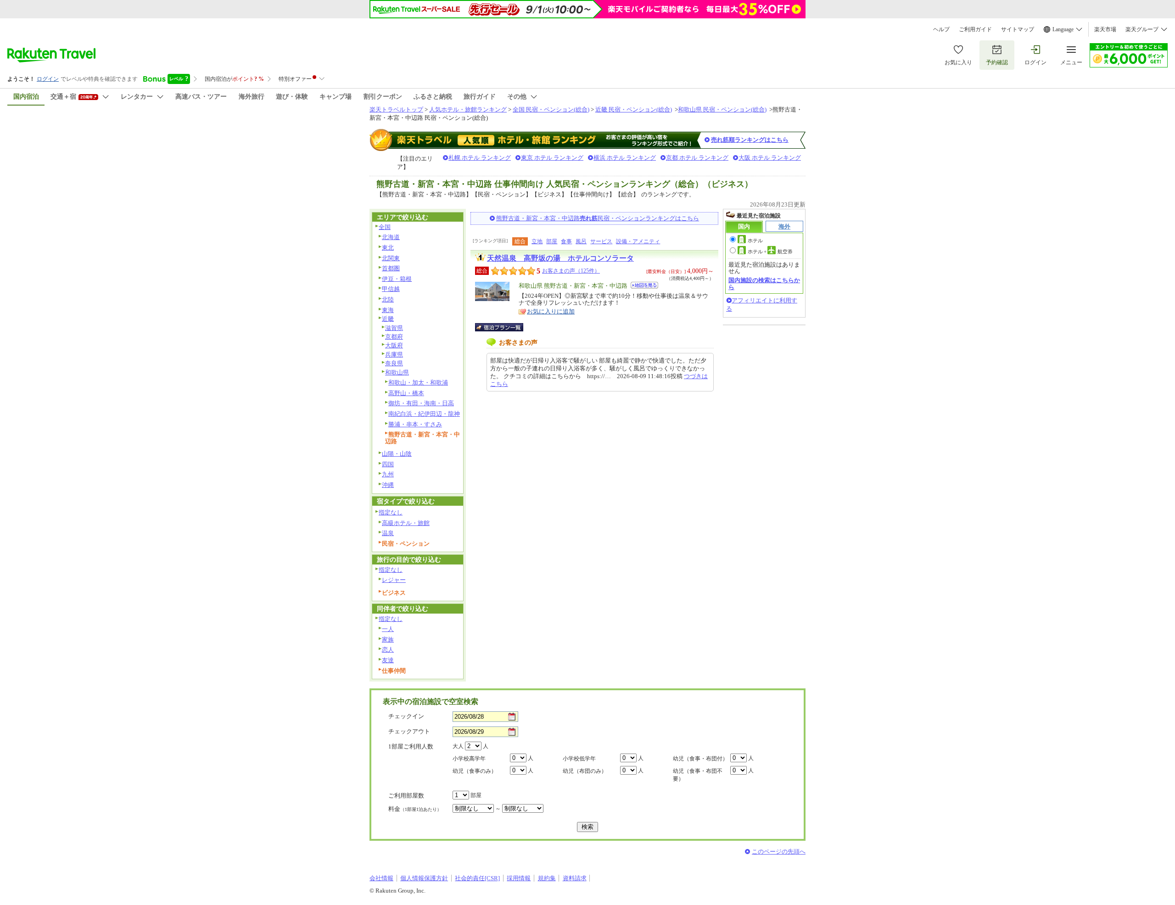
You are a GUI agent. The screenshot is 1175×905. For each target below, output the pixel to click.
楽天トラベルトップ (396, 109)
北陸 (388, 299)
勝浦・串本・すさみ (415, 424)
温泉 (388, 533)
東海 (388, 310)
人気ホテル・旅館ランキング (468, 109)
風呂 (581, 241)
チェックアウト (409, 731)
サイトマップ (1017, 29)
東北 (388, 247)
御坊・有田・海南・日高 (421, 403)
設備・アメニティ (638, 241)
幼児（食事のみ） (475, 771)
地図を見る (644, 285)
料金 (415, 808)
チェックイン (406, 716)
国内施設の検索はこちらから (764, 283)
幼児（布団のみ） (585, 771)
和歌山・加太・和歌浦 (418, 382)
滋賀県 (394, 327)
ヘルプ (941, 29)
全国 (385, 226)
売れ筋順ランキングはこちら (750, 139)
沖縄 (388, 484)
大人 (458, 746)
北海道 (391, 237)
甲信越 (391, 288)
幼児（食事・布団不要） (697, 775)
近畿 (388, 318)
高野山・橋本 (406, 393)
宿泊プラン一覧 (503, 327)
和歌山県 (397, 372)
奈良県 (394, 363)
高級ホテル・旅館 (406, 523)
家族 (388, 639)
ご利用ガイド (975, 29)
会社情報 (381, 878)
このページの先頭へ (779, 851)
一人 (388, 629)
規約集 (547, 878)
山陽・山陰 (397, 453)
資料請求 (575, 878)
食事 (566, 241)
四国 (388, 464)
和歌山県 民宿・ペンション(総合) (722, 109)
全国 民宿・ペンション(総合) (551, 109)
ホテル (755, 240)
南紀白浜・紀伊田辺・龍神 (424, 413)
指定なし (391, 512)
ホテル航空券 (770, 251)
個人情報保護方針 (424, 878)
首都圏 (391, 268)
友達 (388, 660)
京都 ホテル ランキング (697, 157)
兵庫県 (394, 354)
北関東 (391, 258)
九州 (388, 474)
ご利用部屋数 (406, 795)
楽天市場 (1105, 29)
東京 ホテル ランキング (552, 157)
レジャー (394, 579)
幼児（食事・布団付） (700, 758)
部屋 (551, 241)
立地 (537, 241)
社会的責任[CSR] (477, 878)
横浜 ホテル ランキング (624, 157)
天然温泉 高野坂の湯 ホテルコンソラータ (560, 258)
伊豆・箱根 (397, 278)
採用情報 (519, 878)
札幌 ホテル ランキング (479, 157)
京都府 (394, 336)
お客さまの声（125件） (571, 271)
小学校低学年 (579, 758)
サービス (601, 241)
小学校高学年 (469, 758)
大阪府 (394, 345)
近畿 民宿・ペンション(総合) (633, 109)
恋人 (388, 649)
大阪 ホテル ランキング (770, 157)
